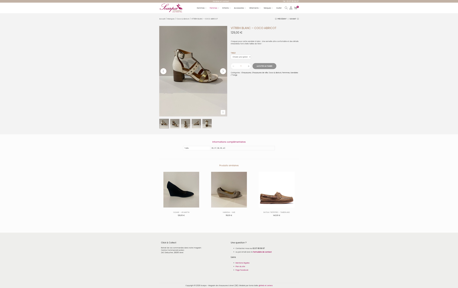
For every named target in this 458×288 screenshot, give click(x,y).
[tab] (229, 142)
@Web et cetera (266, 285)
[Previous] (163, 71)
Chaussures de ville (260, 72)
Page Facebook (242, 270)
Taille (233, 53)
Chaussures (246, 72)
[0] (295, 8)
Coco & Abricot (183, 19)
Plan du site (240, 266)
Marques (170, 19)
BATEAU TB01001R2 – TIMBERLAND (276, 212)
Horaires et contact (221, 1)
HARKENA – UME (229, 212)
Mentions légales (243, 263)
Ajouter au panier (264, 66)
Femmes (286, 72)
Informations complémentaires (229, 142)
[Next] (223, 71)
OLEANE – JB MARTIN (181, 212)
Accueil (162, 19)
